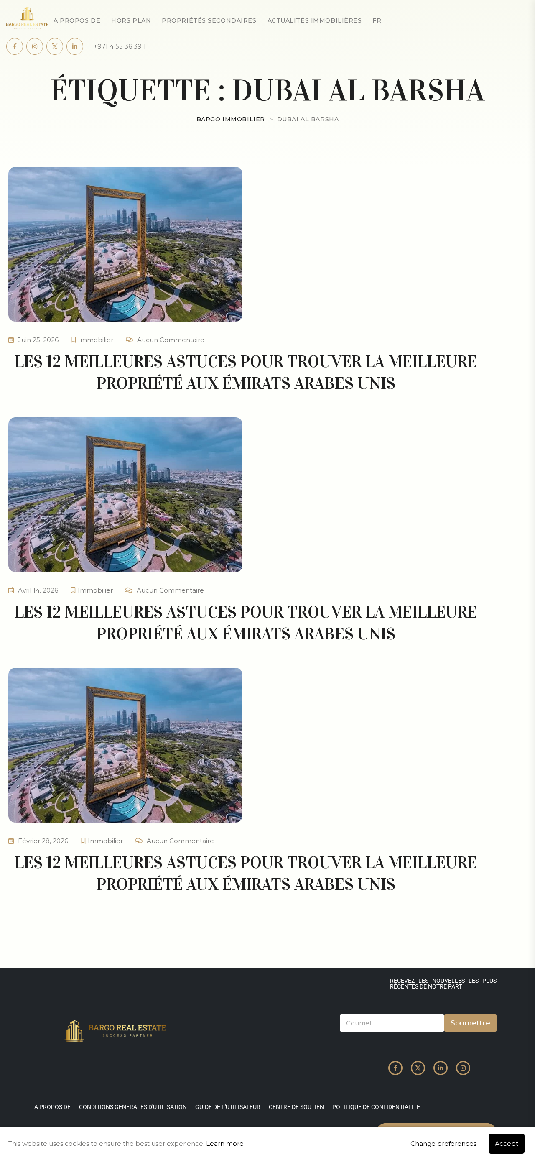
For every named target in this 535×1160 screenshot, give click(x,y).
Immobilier (95, 340)
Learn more (225, 1143)
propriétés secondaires (209, 20)
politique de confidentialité (376, 1107)
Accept (506, 1143)
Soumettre (470, 1023)
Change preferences (443, 1143)
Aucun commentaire (170, 340)
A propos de (77, 20)
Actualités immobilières (315, 20)
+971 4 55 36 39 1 (120, 46)
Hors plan (131, 20)
